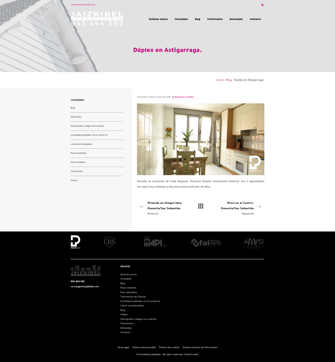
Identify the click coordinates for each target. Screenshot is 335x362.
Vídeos (74, 180)
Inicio (220, 80)
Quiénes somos (128, 274)
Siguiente (237, 208)
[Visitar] (262, 4)
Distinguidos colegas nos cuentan (87, 125)
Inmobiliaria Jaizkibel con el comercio (89, 134)
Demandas (76, 116)
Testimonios (77, 171)
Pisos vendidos (186, 97)
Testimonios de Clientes (133, 296)
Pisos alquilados (78, 153)
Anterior (164, 208)
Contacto (125, 332)
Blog (229, 80)
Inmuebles (125, 279)
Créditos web (191, 354)
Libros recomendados (81, 144)
